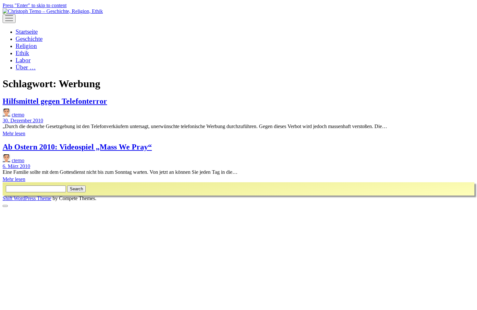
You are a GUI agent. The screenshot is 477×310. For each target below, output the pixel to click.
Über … (26, 67)
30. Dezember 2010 (23, 120)
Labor (23, 60)
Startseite (27, 31)
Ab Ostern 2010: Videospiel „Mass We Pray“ (77, 147)
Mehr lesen (14, 133)
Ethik (22, 53)
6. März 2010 (16, 166)
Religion (26, 45)
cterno (18, 114)
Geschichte (29, 38)
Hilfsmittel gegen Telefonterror (55, 101)
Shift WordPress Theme (27, 198)
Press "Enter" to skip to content (35, 5)
